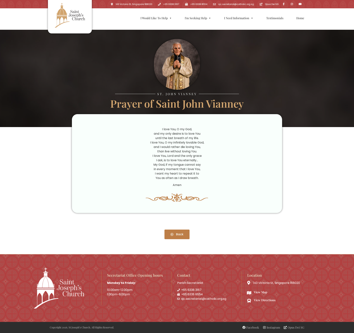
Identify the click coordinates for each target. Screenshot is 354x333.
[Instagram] (292, 4)
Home (300, 18)
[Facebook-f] (284, 4)
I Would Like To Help (154, 18)
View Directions (264, 300)
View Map (260, 292)
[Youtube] (300, 4)
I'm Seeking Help (196, 18)
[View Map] (249, 293)
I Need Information (236, 18)
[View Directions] (249, 301)
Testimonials (274, 18)
